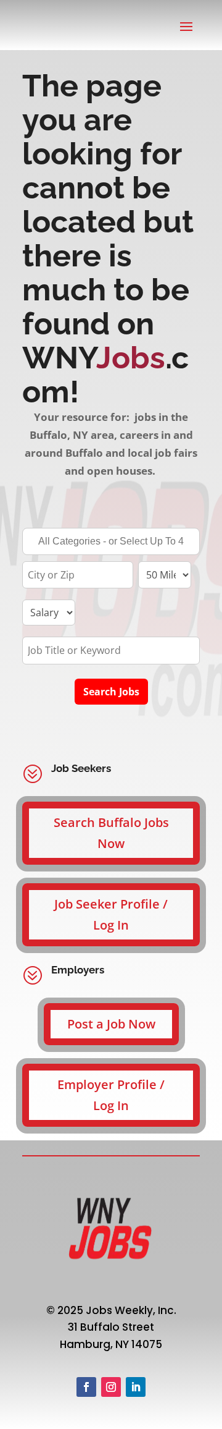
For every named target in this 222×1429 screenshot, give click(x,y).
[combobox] (111, 541)
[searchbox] (111, 542)
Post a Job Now (111, 1024)
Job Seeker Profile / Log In (111, 914)
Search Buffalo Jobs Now (111, 833)
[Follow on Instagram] (111, 1387)
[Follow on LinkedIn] (136, 1387)
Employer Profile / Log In (111, 1095)
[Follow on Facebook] (86, 1387)
